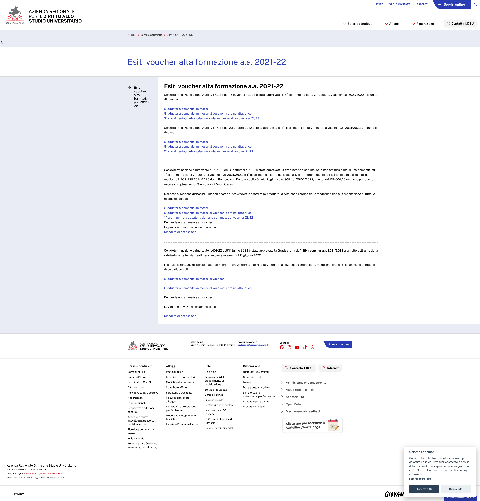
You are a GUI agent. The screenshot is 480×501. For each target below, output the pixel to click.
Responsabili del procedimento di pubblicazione (214, 381)
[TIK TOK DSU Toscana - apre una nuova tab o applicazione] (305, 347)
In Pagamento (136, 438)
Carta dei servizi (214, 394)
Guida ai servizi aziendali (219, 427)
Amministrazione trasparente (305, 382)
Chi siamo (210, 371)
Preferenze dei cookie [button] (460, 497)
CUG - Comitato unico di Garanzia (218, 421)
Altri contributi (136, 387)
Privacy (422, 4)
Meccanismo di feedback (303, 411)
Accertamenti (136, 397)
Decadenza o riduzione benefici (141, 410)
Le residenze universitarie (181, 377)
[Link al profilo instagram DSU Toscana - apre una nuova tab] (289, 347)
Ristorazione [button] (425, 23)
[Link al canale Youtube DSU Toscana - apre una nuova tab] (297, 347)
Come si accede (252, 377)
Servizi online (454, 4)
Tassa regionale (137, 402)
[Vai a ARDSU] (43, 15)
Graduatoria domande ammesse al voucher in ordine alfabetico (208, 113)
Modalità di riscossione (180, 232)
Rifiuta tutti (455, 489)
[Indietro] (1, 42)
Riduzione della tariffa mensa (141, 431)
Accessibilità (294, 397)
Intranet (332, 368)
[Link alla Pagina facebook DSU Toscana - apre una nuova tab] (282, 347)
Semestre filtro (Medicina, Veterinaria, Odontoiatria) (143, 445)
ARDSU (132, 34)
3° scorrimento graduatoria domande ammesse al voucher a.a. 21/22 (211, 118)
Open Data (293, 404)
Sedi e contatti (399, 4)
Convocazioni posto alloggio (177, 399)
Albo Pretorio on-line (300, 390)
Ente (379, 4)
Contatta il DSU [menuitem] (463, 23)
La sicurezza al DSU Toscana (216, 412)
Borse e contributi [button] (360, 23)
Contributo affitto (176, 387)
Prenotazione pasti (254, 406)
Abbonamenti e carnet (256, 401)
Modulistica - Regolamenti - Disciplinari (181, 417)
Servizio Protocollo (216, 389)
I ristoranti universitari (256, 371)
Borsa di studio (136, 371)
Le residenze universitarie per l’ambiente (181, 408)
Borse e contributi (151, 34)
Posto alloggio (174, 371)
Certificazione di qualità (219, 405)
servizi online (341, 344)
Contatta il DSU (301, 368)
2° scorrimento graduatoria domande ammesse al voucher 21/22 (209, 151)
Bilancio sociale (214, 399)
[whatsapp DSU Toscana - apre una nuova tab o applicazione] (312, 347)
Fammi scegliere (420, 478)
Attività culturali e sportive (143, 392)
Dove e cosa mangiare (256, 387)
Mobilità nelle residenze (180, 382)
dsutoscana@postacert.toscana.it (253, 345)
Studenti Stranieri (138, 377)
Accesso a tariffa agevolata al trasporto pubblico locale (141, 421)
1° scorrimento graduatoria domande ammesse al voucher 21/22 (208, 217)
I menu (247, 382)
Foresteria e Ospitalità (179, 392)
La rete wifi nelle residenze (182, 424)
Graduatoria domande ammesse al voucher (194, 279)
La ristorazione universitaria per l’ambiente (259, 394)
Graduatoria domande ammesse (186, 109)
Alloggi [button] (394, 23)
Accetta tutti (424, 489)
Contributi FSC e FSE (179, 34)
